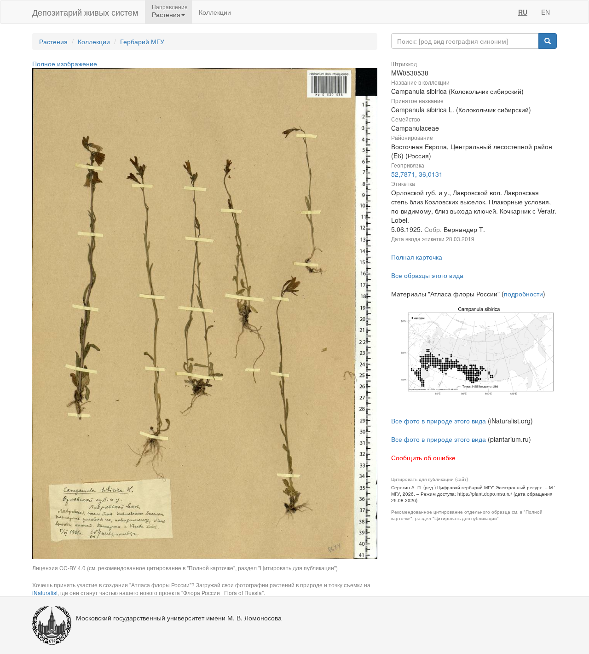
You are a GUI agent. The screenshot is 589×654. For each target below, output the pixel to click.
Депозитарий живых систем (85, 12)
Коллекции (215, 12)
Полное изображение (64, 63)
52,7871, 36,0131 (417, 174)
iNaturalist (45, 592)
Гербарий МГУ (142, 41)
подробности (523, 293)
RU (522, 12)
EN (545, 12)
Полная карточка (416, 256)
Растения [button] (166, 14)
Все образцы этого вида (427, 275)
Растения (53, 41)
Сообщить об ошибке (423, 457)
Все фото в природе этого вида (438, 420)
